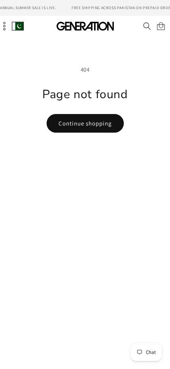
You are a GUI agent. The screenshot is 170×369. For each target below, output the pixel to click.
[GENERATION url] (85, 26)
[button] (147, 26)
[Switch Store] (18, 26)
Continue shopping (85, 123)
